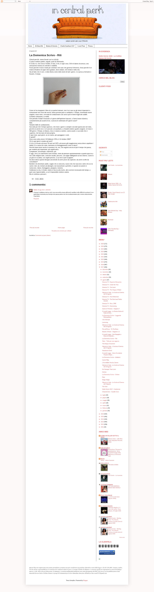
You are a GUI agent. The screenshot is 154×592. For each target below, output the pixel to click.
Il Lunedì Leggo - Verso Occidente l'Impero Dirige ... (112, 353)
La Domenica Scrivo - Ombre (110, 374)
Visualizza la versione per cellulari (61, 231)
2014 (102, 419)
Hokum (110, 174)
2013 (102, 421)
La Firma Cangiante (107, 484)
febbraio (104, 408)
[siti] (107, 554)
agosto (104, 280)
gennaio (104, 410)
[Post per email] (32, 178)
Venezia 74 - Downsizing (109, 306)
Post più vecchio (88, 227)
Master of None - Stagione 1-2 (111, 331)
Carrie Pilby (105, 360)
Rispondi (36, 198)
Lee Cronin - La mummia (115, 165)
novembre (105, 272)
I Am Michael (106, 319)
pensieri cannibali (106, 516)
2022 (102, 254)
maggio (104, 400)
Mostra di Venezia (51, 46)
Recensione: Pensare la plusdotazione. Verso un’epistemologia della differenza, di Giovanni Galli (115, 453)
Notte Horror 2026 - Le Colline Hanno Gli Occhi (115, 184)
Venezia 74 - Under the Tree (110, 284)
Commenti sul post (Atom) (43, 235)
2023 (102, 251)
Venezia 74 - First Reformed (110, 296)
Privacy (90, 46)
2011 (102, 427)
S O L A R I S (105, 463)
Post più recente (34, 227)
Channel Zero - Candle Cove (110, 391)
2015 (102, 416)
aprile (104, 403)
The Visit (104, 386)
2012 (102, 424)
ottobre (104, 274)
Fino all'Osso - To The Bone (110, 329)
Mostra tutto (122, 537)
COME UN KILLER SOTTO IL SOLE (110, 436)
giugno (104, 397)
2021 (102, 256)
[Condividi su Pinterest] (42, 179)
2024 (102, 249)
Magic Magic (106, 379)
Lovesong (105, 322)
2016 (102, 414)
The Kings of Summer (108, 343)
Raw (103, 377)
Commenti (104, 155)
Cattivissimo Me (112, 201)
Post (102, 152)
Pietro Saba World (106, 495)
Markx (103, 459)
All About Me (39, 46)
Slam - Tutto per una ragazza (110, 341)
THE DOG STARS (113, 464)
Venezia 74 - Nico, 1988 (109, 303)
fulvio (35, 190)
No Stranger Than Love (109, 369)
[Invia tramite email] (36, 179)
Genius (104, 372)
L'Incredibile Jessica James (110, 362)
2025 (102, 246)
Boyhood (110, 219)
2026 (102, 243)
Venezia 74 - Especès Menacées (111, 282)
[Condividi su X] (39, 179)
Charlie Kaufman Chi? (67, 46)
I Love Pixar (81, 46)
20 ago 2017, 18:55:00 (44, 190)
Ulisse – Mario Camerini (107, 460)
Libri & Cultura (105, 448)
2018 (102, 264)
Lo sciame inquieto (106, 506)
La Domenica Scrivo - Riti (109, 338)
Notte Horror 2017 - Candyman (111, 389)
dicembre (105, 269)
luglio (104, 395)
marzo (104, 405)
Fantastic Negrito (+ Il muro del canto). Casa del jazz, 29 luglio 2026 (114, 509)
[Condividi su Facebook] (41, 179)
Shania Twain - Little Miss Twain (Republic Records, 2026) (115, 440)
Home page (61, 227)
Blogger (85, 580)
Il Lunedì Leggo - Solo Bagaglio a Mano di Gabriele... (111, 335)
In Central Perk (105, 474)
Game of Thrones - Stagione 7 (111, 308)
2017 (102, 267)
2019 (102, 262)
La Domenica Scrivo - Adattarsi (111, 357)
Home (30, 46)
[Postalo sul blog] (37, 179)
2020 (102, 259)
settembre (105, 277)
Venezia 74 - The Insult (108, 287)
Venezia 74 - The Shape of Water (111, 290)
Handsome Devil (107, 350)
